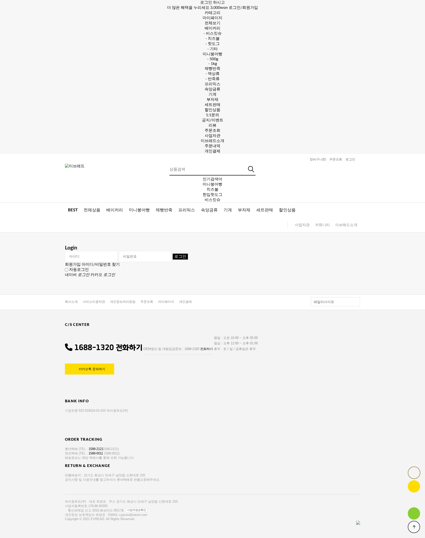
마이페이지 (166, 302)
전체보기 (212, 23)
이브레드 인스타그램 (414, 500)
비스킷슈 (212, 200)
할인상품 (212, 110)
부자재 (212, 100)
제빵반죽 (212, 69)
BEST (73, 210)
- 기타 (212, 49)
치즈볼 (212, 189)
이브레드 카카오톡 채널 (414, 486)
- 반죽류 (212, 79)
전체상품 (92, 210)
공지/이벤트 (212, 120)
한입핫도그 (212, 195)
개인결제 (212, 151)
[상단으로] (414, 527)
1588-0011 (96, 453)
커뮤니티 (322, 225)
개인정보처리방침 (123, 302)
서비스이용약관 (94, 302)
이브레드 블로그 (414, 513)
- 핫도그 (212, 44)
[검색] (251, 169)
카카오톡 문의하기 (92, 369)
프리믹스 (212, 84)
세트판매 (212, 105)
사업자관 (212, 136)
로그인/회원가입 (243, 8)
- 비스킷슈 (212, 33)
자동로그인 (79, 270)
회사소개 (71, 302)
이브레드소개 (212, 141)
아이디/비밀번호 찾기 (101, 264)
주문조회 (212, 130)
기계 (212, 94)
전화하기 (129, 347)
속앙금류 (212, 89)
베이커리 (212, 28)
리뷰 (212, 125)
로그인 (350, 159)
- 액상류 (212, 74)
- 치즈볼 (212, 39)
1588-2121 (96, 449)
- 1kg (212, 64)
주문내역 (212, 146)
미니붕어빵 (212, 54)
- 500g (212, 59)
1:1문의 (212, 115)
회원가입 (73, 264)
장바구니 (318, 159)
